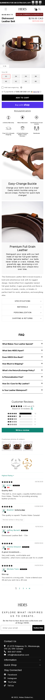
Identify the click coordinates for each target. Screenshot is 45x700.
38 (36, 76)
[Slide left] (3, 45)
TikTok (10, 685)
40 (6, 81)
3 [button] (23, 588)
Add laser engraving (11, 87)
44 (26, 81)
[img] (7, 482)
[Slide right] (41, 45)
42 (16, 81)
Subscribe (38, 628)
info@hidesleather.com (18, 655)
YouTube (11, 682)
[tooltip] (21, 87)
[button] (5, 9)
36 (26, 76)
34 (16, 76)
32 (6, 76)
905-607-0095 (14, 652)
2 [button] (19, 588)
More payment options (22, 111)
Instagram (12, 678)
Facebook (12, 675)
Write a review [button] (22, 430)
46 (36, 81)
